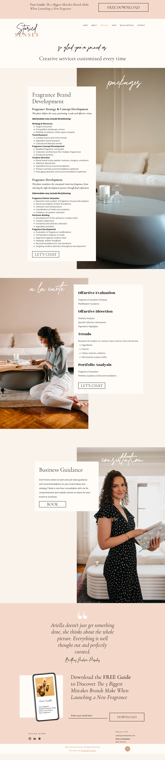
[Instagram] (29, 738)
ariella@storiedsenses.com (125, 735)
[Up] (127, 748)
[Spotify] (39, 738)
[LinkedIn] (34, 738)
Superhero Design (88, 751)
